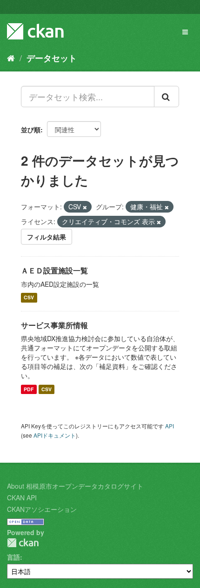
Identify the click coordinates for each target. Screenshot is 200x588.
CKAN (23, 543)
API (169, 426)
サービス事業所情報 (54, 325)
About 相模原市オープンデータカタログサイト (75, 486)
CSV (29, 297)
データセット (52, 58)
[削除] (85, 207)
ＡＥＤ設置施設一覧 (54, 270)
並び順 (30, 129)
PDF (28, 389)
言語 (13, 557)
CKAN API (22, 497)
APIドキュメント (54, 435)
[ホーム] (11, 58)
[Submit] (166, 96)
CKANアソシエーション (42, 509)
